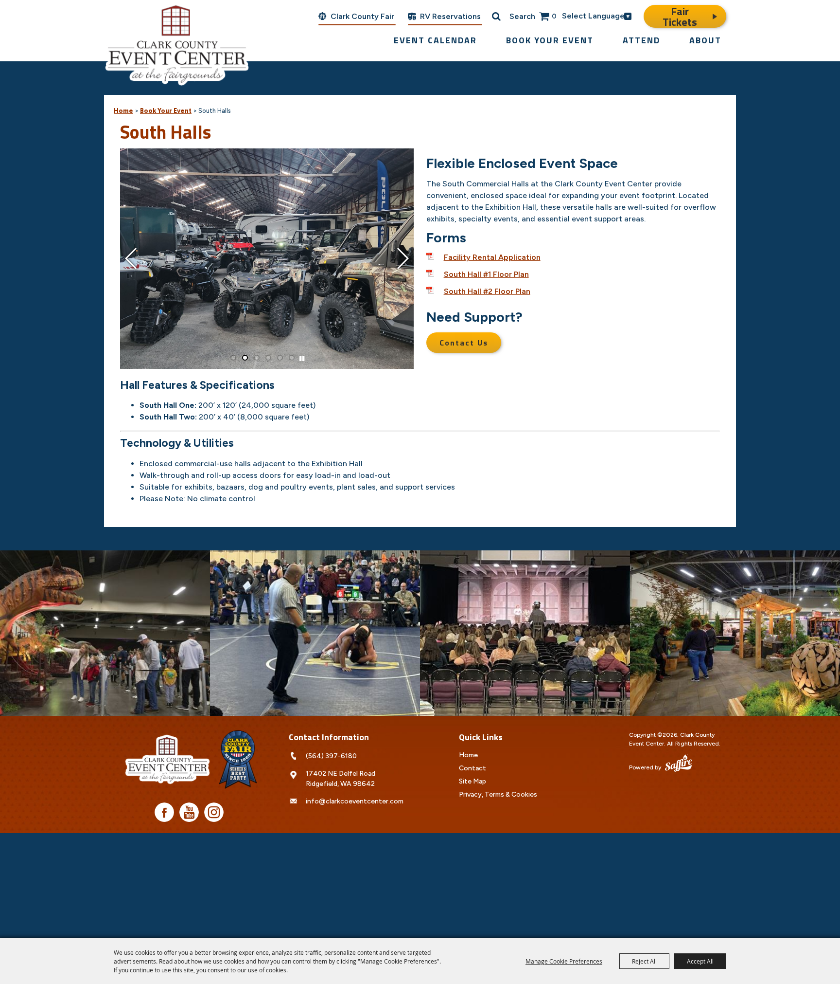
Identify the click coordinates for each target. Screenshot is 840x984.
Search (522, 16)
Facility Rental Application (492, 257)
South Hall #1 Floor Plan (486, 274)
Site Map (472, 781)
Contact (472, 768)
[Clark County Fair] (237, 759)
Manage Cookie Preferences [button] (563, 961)
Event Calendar (435, 40)
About (705, 40)
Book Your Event (550, 40)
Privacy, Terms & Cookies (498, 794)
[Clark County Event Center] (177, 44)
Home (123, 110)
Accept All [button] (700, 961)
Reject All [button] (644, 961)
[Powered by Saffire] (678, 764)
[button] (131, 258)
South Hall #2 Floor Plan (487, 291)
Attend (641, 40)
